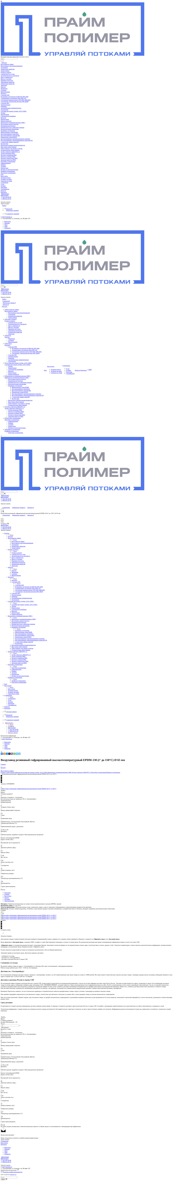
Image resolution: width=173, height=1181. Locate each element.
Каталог (10, 536)
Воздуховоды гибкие (18, 541)
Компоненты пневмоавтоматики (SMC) (24, 619)
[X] (9, 754)
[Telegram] (19, 754)
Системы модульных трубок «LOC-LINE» (24, 604)
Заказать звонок (13, 732)
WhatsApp (7, 228)
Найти (3, 1179)
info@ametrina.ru (7, 217)
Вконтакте (7, 221)
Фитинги (14, 580)
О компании (11, 698)
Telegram (7, 223)
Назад (11, 535)
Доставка (7, 899)
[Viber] (12, 754)
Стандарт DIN (19, 585)
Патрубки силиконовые (19, 668)
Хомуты (14, 570)
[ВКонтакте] (2, 754)
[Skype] (17, 754)
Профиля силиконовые (19, 681)
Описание (7, 893)
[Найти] (2, 61)
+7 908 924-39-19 (6, 199)
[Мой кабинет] (1, 505)
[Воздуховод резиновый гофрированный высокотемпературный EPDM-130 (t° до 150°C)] (28, 788)
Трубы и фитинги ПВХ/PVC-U (21, 655)
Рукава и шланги (17, 553)
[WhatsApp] (14, 754)
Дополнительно (9, 901)
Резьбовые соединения (22, 630)
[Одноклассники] (4, 754)
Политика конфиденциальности (12, 1172)
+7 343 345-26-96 (6, 197)
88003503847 (5, 194)
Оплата (6, 897)
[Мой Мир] (7, 754)
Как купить (11, 689)
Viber (5, 225)
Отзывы (6, 894)
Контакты (4, 1144)
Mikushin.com (13, 1174)
